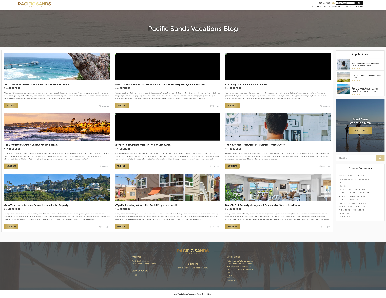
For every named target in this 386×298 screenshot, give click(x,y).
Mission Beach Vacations (349, 200)
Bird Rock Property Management (353, 176)
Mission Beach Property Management (354, 193)
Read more (11, 106)
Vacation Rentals (318, 6)
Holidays (342, 186)
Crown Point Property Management (354, 179)
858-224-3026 (137, 275)
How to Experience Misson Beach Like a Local (366, 77)
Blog (228, 272)
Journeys (230, 275)
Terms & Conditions (204, 294)
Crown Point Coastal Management (239, 264)
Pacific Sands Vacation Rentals (352, 203)
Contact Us (358, 6)
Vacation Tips (344, 217)
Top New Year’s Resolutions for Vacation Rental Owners (365, 64)
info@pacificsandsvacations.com (193, 268)
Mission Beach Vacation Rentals (352, 196)
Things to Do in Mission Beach (351, 210)
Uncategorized (345, 213)
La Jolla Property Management (352, 189)
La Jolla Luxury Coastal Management (240, 269)
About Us (347, 6)
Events (342, 183)
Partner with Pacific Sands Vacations (240, 261)
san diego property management (353, 206)
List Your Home (334, 6)
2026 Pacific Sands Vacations (185, 294)
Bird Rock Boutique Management (239, 267)
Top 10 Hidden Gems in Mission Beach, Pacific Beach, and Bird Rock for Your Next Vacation (365, 90)
